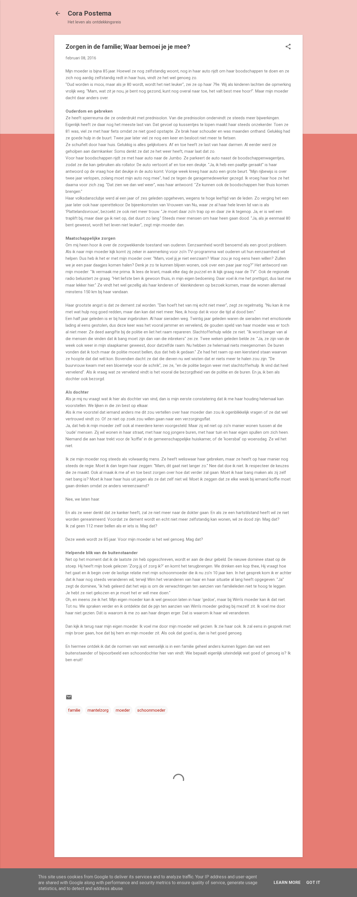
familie (74, 710)
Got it (313, 882)
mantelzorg (98, 710)
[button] (288, 47)
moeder (123, 710)
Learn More (287, 882)
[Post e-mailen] (69, 699)
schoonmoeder (151, 710)
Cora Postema (89, 13)
